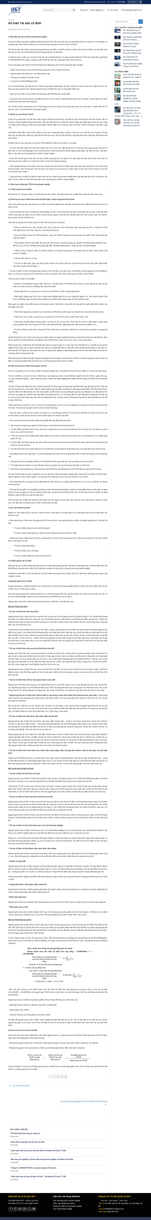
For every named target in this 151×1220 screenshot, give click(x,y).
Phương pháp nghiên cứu (131, 10)
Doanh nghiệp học (97, 10)
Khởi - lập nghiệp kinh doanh (64, 1203)
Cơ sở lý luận (112, 10)
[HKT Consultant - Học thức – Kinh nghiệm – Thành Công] (23, 10)
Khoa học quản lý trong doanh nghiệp (67, 1206)
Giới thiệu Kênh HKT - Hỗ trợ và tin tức (23, 1200)
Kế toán (11, 20)
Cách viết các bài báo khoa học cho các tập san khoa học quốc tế (131, 122)
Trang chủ (84, 10)
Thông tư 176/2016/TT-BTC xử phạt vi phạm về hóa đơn (33, 1168)
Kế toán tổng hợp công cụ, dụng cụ (25, 1133)
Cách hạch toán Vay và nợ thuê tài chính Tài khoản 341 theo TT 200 (38, 1151)
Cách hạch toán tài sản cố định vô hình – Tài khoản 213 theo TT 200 (38, 1176)
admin (28, 29)
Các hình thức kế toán (20, 1086)
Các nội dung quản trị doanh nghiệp (66, 1200)
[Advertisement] (33, 1105)
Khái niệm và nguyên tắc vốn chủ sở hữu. (28, 1142)
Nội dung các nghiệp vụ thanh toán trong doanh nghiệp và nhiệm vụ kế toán (42, 1159)
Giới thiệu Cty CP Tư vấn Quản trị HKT (23, 1203)
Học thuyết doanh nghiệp (62, 1209)
